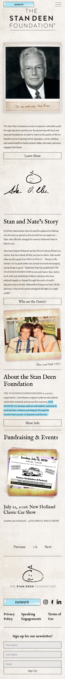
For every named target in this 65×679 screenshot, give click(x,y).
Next (48, 547)
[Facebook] (52, 602)
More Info (32, 422)
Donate (18, 4)
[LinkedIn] (59, 602)
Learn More (32, 155)
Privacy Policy (9, 616)
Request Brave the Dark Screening (32, 536)
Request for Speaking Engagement (32, 532)
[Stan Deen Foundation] (32, 26)
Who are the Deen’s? (33, 301)
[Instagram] (45, 602)
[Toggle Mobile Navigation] (58, 4)
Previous (20, 547)
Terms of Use (54, 616)
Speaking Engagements (31, 616)
